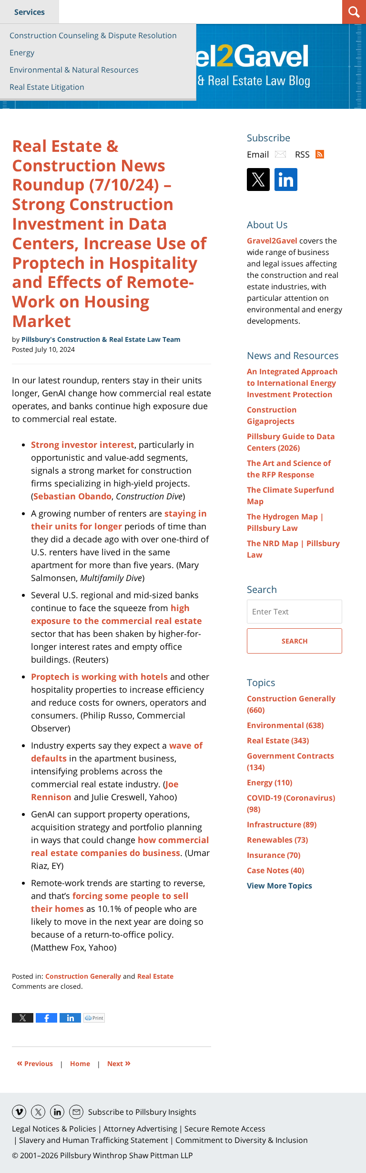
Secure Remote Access (224, 1128)
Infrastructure (281, 824)
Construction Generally (83, 976)
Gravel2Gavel (272, 240)
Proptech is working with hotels (99, 676)
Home (80, 1063)
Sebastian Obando (72, 496)
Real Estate (155, 976)
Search (295, 640)
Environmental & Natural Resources (74, 69)
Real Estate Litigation (47, 87)
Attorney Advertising (140, 1128)
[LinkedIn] (285, 179)
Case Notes (275, 870)
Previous (35, 1062)
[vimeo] (19, 1112)
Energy (22, 52)
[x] (38, 1112)
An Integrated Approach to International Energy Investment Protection (292, 383)
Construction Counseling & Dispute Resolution (93, 35)
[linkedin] (57, 1112)
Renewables (277, 840)
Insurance (273, 855)
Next (119, 1062)
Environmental (285, 725)
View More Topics (279, 885)
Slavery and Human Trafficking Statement (93, 1140)
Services (29, 12)
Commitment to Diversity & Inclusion (241, 1140)
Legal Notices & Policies (54, 1128)
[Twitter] (258, 179)
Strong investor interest (82, 444)
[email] (76, 1112)
